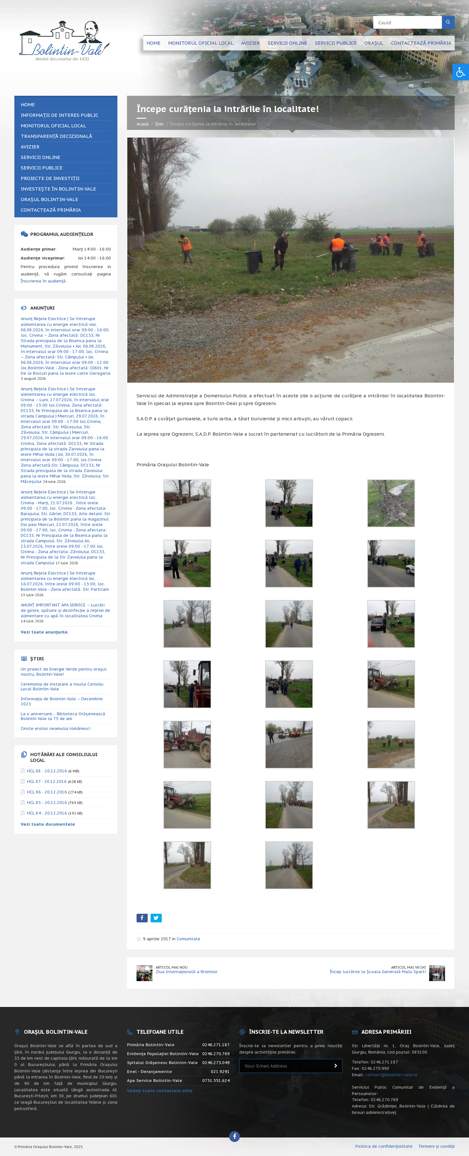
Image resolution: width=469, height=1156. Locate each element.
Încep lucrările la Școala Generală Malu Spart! (378, 971)
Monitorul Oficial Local (201, 43)
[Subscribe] (336, 1066)
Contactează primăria (421, 43)
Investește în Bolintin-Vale (58, 189)
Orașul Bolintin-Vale (49, 199)
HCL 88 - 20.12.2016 (47, 771)
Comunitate (188, 939)
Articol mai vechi (408, 967)
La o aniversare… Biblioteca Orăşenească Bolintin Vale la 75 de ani (63, 716)
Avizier (250, 43)
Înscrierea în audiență (43, 281)
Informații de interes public (59, 115)
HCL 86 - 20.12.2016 (47, 792)
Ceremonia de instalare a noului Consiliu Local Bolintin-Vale (62, 686)
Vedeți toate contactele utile (160, 1090)
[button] (460, 72)
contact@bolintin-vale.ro (391, 1074)
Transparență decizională (56, 136)
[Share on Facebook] (143, 919)
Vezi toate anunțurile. (45, 632)
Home (153, 43)
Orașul (373, 43)
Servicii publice (336, 43)
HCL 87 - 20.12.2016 (47, 781)
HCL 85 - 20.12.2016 (47, 802)
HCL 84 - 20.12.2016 (47, 813)
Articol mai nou (172, 967)
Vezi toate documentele (48, 824)
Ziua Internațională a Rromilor (187, 971)
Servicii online (287, 43)
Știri (159, 124)
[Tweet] (157, 919)
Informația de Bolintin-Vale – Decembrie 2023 (62, 701)
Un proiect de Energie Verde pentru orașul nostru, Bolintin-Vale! (64, 671)
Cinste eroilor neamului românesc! (56, 728)
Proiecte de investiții (50, 178)
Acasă (143, 124)
